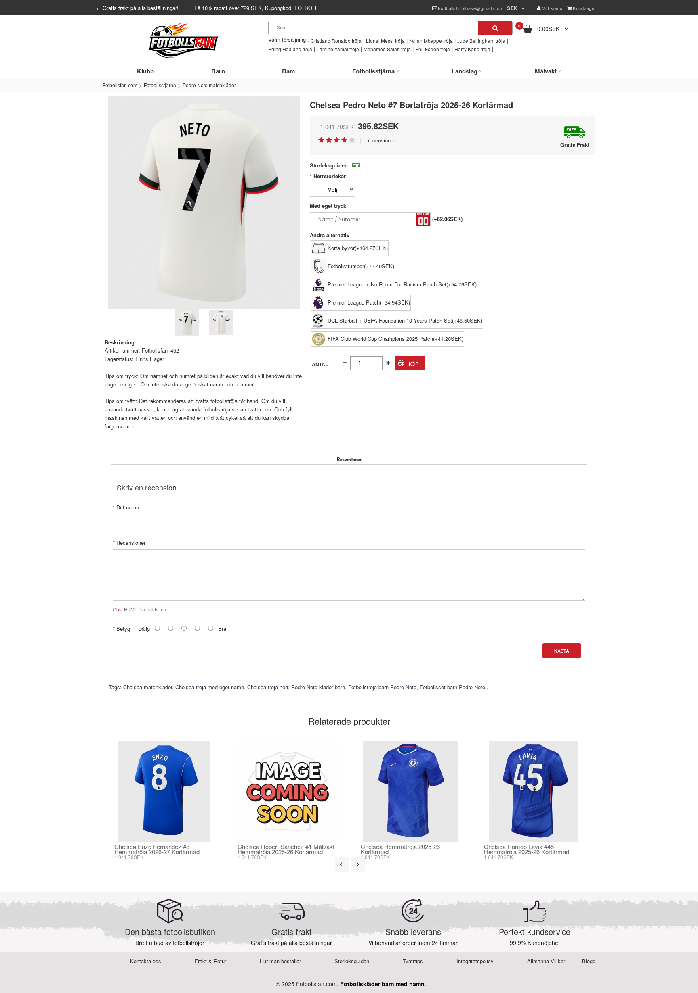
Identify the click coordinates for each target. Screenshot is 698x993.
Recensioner (130, 543)
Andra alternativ (329, 235)
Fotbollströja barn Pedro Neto (382, 687)
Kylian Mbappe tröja (431, 40)
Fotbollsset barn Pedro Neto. (453, 687)
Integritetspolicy (475, 961)
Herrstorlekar (329, 176)
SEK (512, 8)
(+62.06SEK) (447, 219)
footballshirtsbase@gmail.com (470, 8)
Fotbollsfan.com (120, 85)
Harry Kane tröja (472, 49)
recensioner (381, 140)
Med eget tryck (328, 205)
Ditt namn (127, 507)
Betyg (123, 628)
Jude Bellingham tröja (481, 40)
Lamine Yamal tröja (338, 49)
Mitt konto (552, 8)
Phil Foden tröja (432, 49)
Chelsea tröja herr (267, 687)
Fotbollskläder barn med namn (382, 984)
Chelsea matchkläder (147, 687)
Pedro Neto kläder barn (318, 687)
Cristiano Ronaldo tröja (336, 40)
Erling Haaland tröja (290, 49)
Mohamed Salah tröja (387, 49)
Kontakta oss (145, 961)
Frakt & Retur (210, 961)
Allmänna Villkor (546, 961)
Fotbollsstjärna (160, 85)
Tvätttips (413, 961)
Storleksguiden (329, 165)
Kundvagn (583, 8)
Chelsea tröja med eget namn (209, 687)
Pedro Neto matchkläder (209, 85)
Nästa (561, 651)
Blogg (588, 961)
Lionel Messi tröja (385, 40)
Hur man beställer (280, 961)
